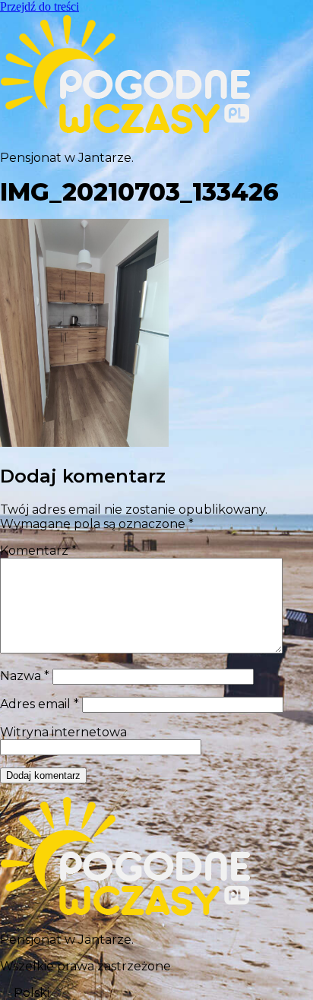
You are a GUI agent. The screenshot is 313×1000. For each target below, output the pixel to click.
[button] (156, 993)
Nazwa (24, 676)
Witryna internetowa (63, 732)
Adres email (39, 704)
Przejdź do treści (39, 6)
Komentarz (38, 550)
